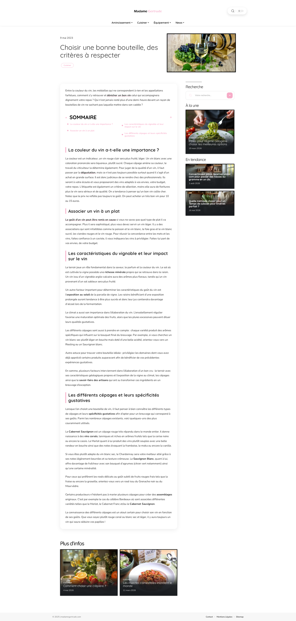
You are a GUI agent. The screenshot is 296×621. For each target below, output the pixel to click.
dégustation (88, 172)
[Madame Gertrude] (148, 11)
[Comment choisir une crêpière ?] (88, 572)
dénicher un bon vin (119, 95)
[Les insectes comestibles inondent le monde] (148, 572)
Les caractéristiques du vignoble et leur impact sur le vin (144, 125)
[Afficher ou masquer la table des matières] (134, 117)
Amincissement (196, 138)
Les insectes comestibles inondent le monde (147, 584)
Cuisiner (67, 65)
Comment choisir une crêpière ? (84, 586)
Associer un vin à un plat (82, 130)
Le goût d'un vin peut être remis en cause (90, 219)
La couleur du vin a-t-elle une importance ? (91, 124)
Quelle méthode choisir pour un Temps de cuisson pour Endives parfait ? (207, 203)
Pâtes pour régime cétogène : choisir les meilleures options (209, 142)
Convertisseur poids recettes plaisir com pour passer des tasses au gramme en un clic (210, 176)
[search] (232, 11)
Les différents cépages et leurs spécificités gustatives (146, 134)
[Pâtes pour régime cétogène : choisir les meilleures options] (210, 132)
